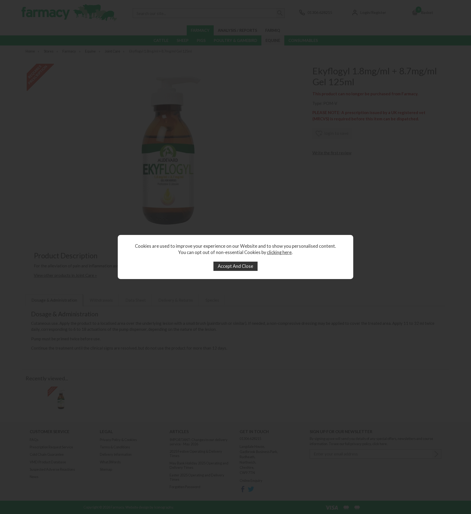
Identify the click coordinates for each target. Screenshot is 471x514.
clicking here (279, 252)
